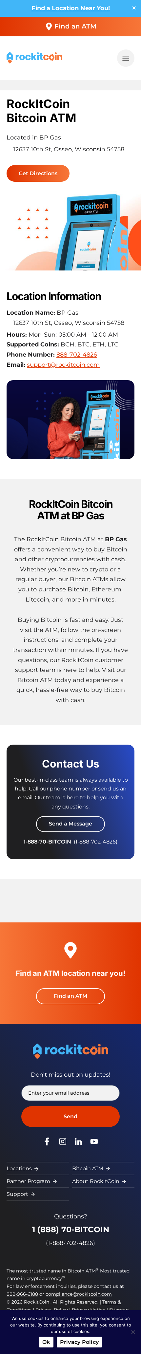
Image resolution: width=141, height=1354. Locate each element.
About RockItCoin (95, 1181)
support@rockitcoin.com (63, 364)
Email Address (58, 1093)
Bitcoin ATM (87, 1168)
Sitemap (119, 1310)
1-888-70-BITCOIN (47, 842)
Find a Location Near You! (70, 8)
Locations (19, 1168)
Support (17, 1194)
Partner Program (28, 1181)
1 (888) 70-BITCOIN (70, 1229)
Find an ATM (75, 26)
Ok (46, 1342)
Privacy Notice (88, 1310)
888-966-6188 (22, 1294)
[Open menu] (125, 58)
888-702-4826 (76, 354)
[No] (133, 1332)
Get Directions (40, 175)
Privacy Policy (51, 1310)
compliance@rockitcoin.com (79, 1294)
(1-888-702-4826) (70, 1243)
